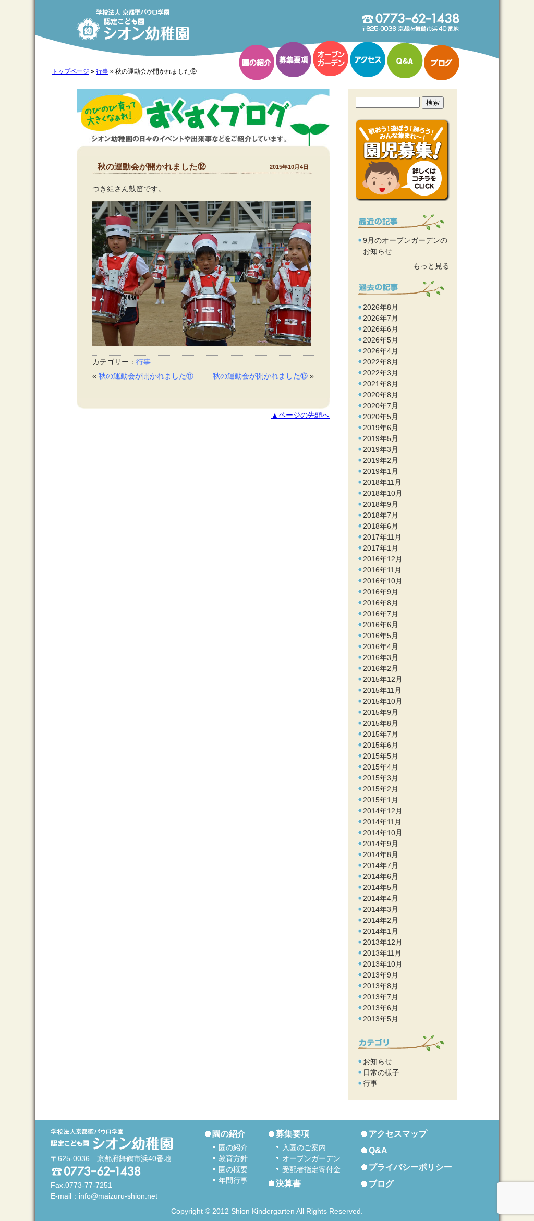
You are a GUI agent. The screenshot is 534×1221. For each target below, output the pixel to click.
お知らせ (377, 1061)
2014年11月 (382, 821)
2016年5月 (380, 635)
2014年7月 (380, 865)
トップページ (70, 71)
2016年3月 (380, 657)
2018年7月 (380, 515)
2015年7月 (380, 734)
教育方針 (233, 1158)
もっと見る (431, 266)
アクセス (367, 59)
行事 (102, 71)
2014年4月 (380, 898)
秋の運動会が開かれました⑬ (260, 376)
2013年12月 (383, 942)
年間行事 (233, 1180)
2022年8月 (380, 362)
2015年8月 (380, 723)
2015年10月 (383, 701)
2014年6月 (380, 876)
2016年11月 (382, 570)
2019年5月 (380, 438)
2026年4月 (380, 351)
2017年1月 (380, 548)
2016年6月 (380, 624)
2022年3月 (380, 373)
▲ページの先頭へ (300, 415)
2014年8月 (380, 854)
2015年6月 (380, 745)
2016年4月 (380, 646)
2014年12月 (383, 811)
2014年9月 (380, 843)
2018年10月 (383, 493)
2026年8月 (380, 307)
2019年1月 (380, 471)
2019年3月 (380, 449)
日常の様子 (381, 1072)
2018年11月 (382, 482)
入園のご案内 (304, 1147)
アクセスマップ (398, 1133)
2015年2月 (380, 789)
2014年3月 (380, 909)
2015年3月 (380, 778)
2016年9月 (380, 592)
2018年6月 (380, 526)
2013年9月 (380, 975)
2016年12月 (383, 559)
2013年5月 (380, 1019)
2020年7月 (380, 405)
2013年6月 (380, 1008)
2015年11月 (382, 690)
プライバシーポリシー (410, 1167)
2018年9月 (380, 504)
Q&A (404, 60)
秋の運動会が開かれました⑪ (146, 376)
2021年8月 (380, 384)
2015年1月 (380, 800)
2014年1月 (380, 931)
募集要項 (293, 59)
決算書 (288, 1183)
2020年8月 (380, 394)
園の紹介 (256, 62)
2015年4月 (380, 767)
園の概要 (233, 1169)
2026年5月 (380, 340)
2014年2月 (380, 920)
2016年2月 (380, 668)
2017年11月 (382, 537)
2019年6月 (380, 427)
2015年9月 (380, 712)
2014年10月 (383, 832)
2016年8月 (380, 603)
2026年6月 (380, 329)
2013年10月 (383, 964)
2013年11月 (382, 953)
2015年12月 (383, 679)
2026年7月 (380, 318)
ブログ (441, 62)
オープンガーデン (330, 58)
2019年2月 (380, 460)
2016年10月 (383, 581)
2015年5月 (380, 756)
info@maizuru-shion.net (118, 1196)
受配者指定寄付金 (311, 1169)
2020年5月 (380, 416)
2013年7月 (380, 997)
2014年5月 (380, 887)
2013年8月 (380, 986)
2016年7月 (380, 613)
